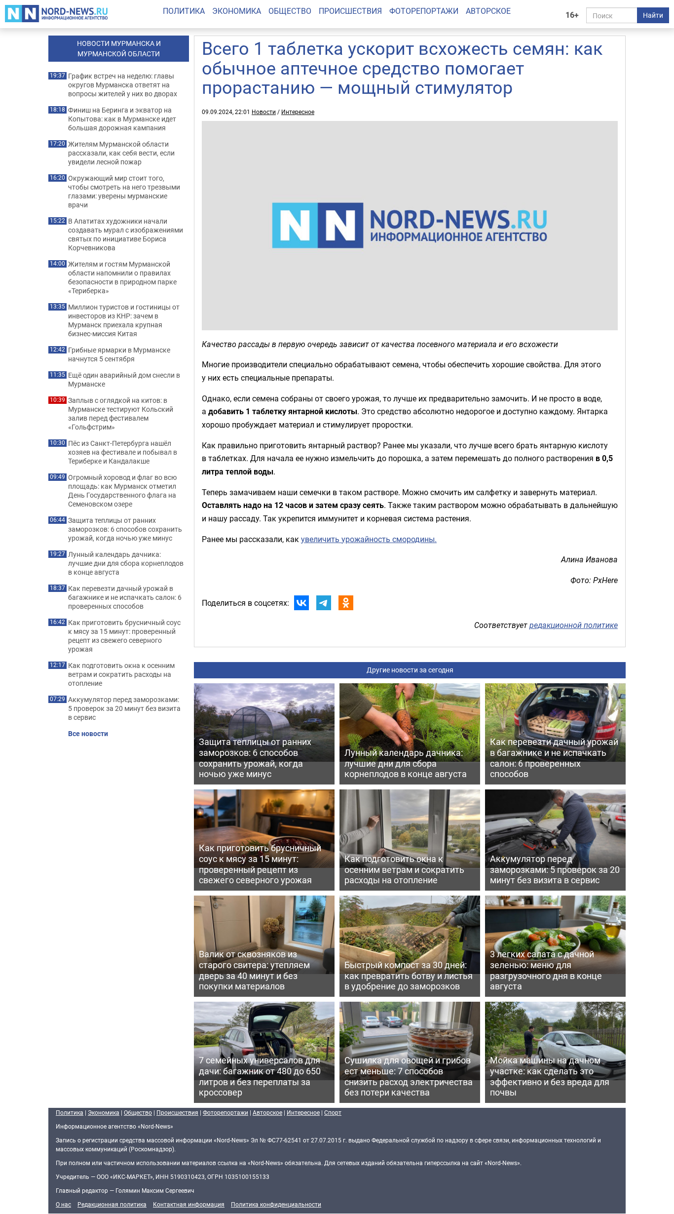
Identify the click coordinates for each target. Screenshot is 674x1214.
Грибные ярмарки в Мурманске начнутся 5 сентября (119, 354)
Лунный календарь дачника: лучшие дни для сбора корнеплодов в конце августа (126, 563)
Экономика (236, 10)
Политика (184, 10)
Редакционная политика (112, 1204)
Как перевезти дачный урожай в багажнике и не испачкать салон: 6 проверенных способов (125, 597)
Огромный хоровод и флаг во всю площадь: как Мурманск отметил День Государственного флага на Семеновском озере (122, 491)
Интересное (297, 112)
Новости (264, 112)
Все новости (88, 733)
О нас (63, 1204)
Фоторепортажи (423, 10)
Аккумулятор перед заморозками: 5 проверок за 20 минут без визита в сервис (124, 708)
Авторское (488, 10)
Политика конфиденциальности (276, 1204)
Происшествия (350, 10)
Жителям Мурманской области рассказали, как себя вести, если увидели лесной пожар (121, 153)
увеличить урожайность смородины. (369, 539)
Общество (289, 10)
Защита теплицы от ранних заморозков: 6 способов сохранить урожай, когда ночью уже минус (125, 529)
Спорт (332, 1112)
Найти (653, 15)
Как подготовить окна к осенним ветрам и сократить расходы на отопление (121, 674)
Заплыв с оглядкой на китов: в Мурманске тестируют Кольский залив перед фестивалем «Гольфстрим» (120, 413)
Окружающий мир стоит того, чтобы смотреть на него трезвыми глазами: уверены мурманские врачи (124, 191)
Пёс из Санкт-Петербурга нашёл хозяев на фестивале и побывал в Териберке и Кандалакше (122, 452)
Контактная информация (189, 1204)
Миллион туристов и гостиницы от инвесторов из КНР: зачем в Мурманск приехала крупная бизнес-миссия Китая (124, 320)
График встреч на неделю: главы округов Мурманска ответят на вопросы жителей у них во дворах (122, 85)
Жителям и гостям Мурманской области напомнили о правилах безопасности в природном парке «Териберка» (122, 277)
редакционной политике (573, 625)
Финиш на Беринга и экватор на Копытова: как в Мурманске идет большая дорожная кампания (122, 119)
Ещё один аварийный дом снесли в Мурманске (124, 380)
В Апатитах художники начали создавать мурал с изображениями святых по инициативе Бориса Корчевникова (125, 234)
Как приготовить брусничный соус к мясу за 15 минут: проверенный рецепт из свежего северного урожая (124, 636)
